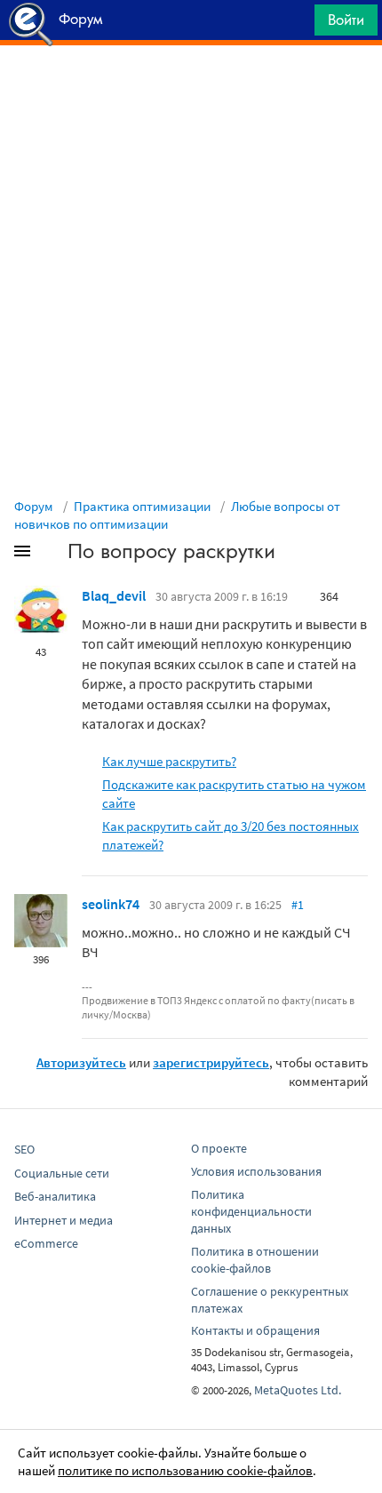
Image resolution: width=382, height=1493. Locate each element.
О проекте (219, 1148)
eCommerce (46, 1243)
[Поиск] (295, 24)
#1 (297, 905)
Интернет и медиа (63, 1220)
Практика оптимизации (142, 506)
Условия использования (256, 1171)
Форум (33, 506)
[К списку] (51, 554)
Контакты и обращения (255, 1330)
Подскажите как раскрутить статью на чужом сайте (234, 793)
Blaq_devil (114, 595)
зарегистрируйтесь (211, 1062)
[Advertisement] (191, 89)
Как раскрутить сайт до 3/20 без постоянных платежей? (230, 835)
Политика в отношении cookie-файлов (255, 1259)
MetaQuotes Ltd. (297, 1390)
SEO (24, 1149)
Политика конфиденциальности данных (251, 1211)
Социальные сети (61, 1173)
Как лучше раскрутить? (169, 761)
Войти (346, 19)
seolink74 (110, 904)
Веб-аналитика (55, 1196)
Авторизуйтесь (81, 1062)
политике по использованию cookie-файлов (185, 1470)
